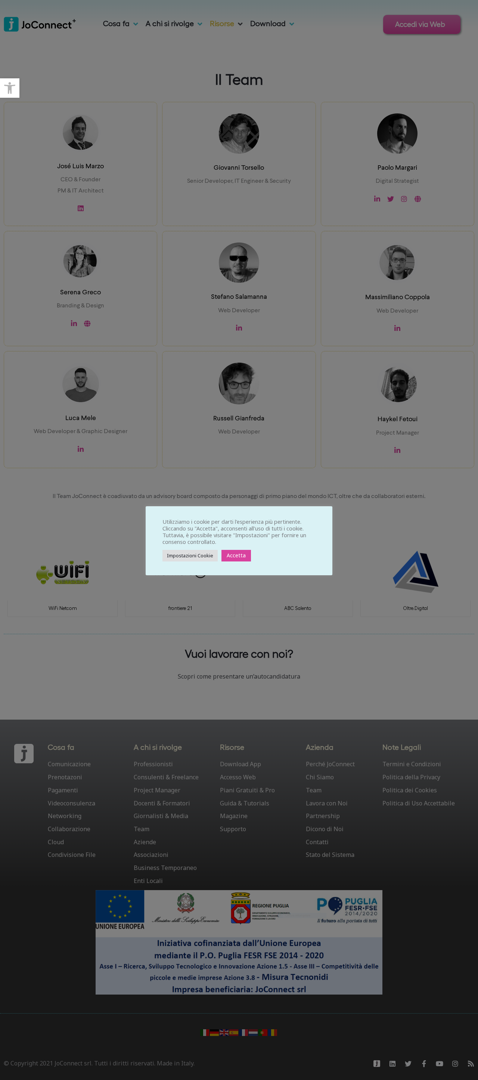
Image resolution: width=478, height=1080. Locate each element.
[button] (9, 88)
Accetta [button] (236, 555)
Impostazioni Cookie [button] (190, 555)
